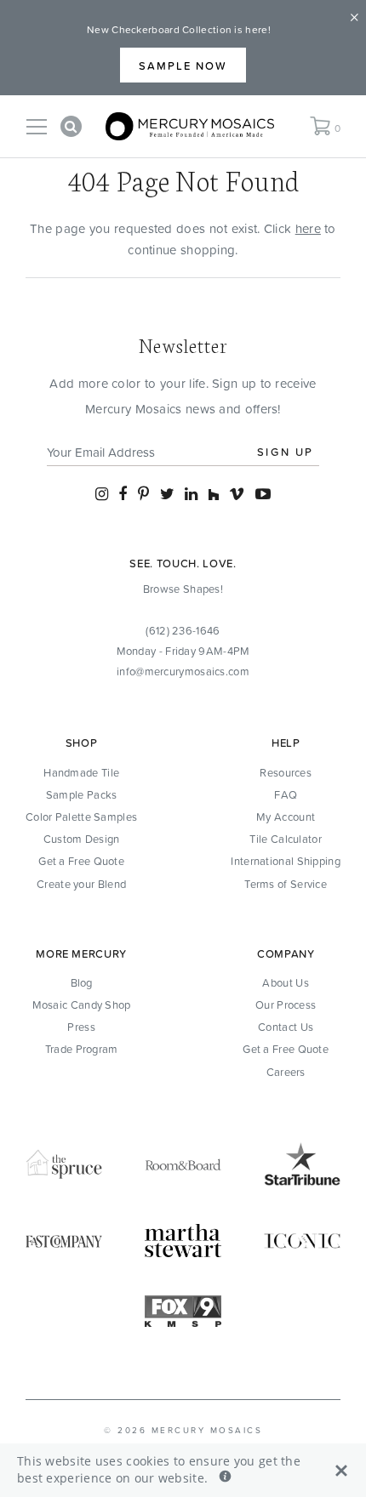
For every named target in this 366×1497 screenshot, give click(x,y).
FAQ (285, 794)
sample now (183, 65)
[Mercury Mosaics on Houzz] (214, 493)
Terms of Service (285, 883)
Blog (82, 982)
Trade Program (81, 1048)
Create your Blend (81, 883)
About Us (285, 982)
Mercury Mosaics (207, 1430)
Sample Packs (81, 794)
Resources (286, 772)
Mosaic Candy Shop (81, 1004)
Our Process (285, 1004)
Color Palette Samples (81, 816)
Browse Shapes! (183, 588)
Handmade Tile (81, 772)
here (308, 228)
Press (81, 1026)
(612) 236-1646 (183, 630)
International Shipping (285, 860)
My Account (285, 816)
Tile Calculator (285, 838)
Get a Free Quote (81, 860)
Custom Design (81, 838)
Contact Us (285, 1026)
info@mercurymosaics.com (183, 671)
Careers (286, 1071)
